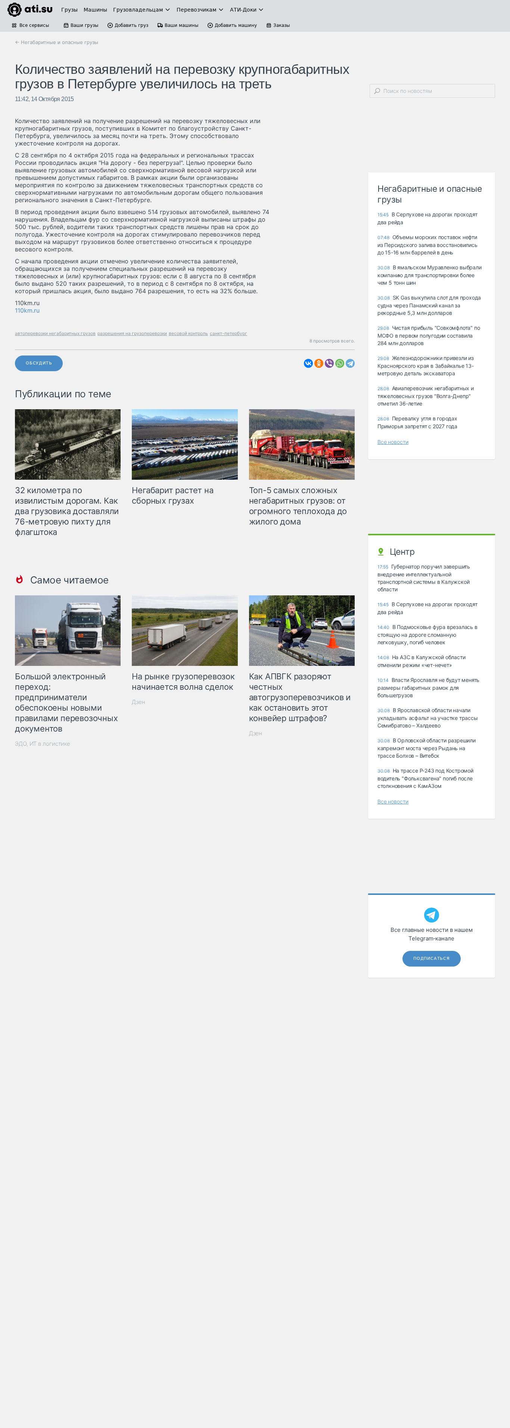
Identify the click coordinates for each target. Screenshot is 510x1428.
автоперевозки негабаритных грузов (55, 333)
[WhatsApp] (339, 363)
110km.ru (27, 310)
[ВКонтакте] (308, 363)
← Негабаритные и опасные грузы (56, 42)
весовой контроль (188, 333)
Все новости (392, 442)
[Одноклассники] (318, 363)
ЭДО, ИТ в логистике (42, 743)
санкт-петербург (228, 333)
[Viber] (329, 363)
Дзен (138, 701)
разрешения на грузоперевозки (132, 333)
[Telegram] (350, 363)
